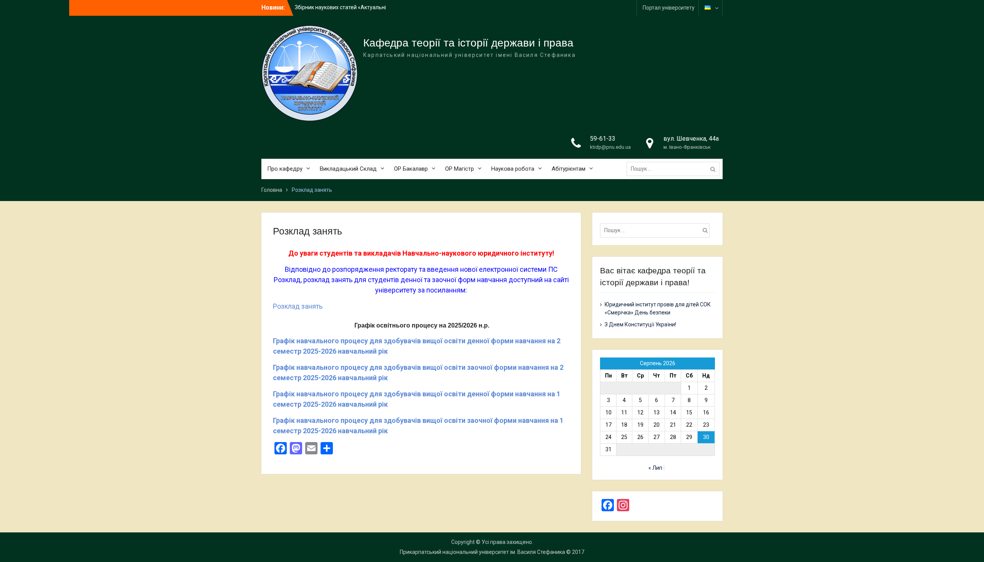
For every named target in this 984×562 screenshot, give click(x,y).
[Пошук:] (675, 169)
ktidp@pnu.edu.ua (610, 147)
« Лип (655, 468)
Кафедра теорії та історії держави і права (468, 43)
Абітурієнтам (568, 168)
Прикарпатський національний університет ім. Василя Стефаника (482, 552)
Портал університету (669, 8)
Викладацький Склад (348, 168)
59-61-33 (602, 138)
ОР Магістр (459, 168)
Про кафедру (285, 168)
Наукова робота (512, 168)
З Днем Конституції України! (640, 324)
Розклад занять (297, 306)
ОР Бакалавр (411, 168)
